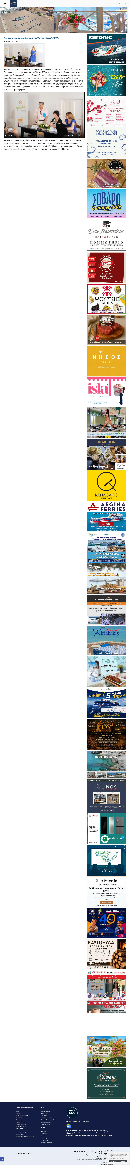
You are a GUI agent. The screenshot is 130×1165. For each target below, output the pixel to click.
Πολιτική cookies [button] (112, 1157)
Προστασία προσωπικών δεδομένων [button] (116, 1158)
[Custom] (125, 3)
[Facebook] (119, 3)
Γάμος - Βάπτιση (19, 1157)
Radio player (43, 1162)
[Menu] (5, 3)
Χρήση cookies (44, 1142)
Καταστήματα (19, 1147)
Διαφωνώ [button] (123, 1161)
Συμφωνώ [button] (113, 1161)
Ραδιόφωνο (43, 1160)
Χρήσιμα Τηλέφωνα (45, 1140)
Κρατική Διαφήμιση (45, 1153)
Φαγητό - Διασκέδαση (21, 1153)
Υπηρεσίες (18, 1151)
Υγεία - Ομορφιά (19, 1149)
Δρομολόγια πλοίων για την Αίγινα (23, 1161)
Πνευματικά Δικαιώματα (46, 1147)
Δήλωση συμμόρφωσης (46, 1151)
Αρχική (17, 1140)
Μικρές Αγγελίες (20, 1163)
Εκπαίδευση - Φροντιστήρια (22, 1144)
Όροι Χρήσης (44, 1144)
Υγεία (13, 41)
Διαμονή (18, 1142)
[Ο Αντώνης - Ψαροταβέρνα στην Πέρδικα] (65, 20)
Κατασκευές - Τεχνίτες (21, 1155)
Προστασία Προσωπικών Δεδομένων (49, 1149)
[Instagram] (122, 3)
